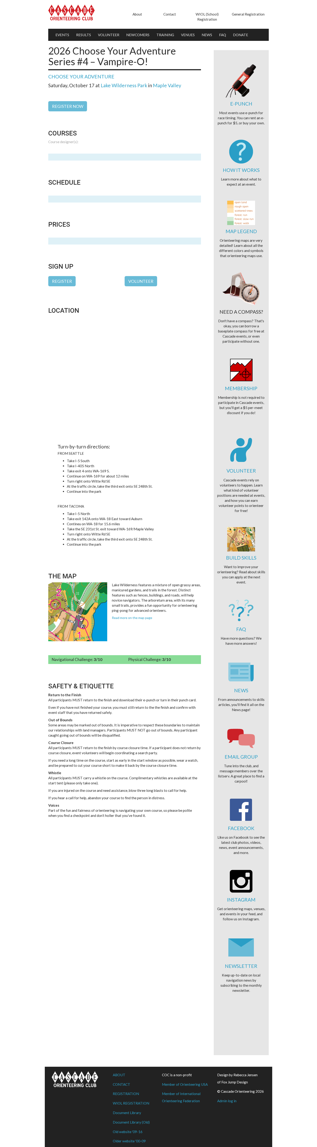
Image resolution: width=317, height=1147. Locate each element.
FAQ (222, 35)
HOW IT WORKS (241, 170)
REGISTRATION (126, 1094)
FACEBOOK (241, 828)
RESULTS (83, 35)
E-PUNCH (241, 103)
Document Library (127, 1113)
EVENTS (62, 35)
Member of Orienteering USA (185, 1084)
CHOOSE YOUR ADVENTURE (81, 76)
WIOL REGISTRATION (131, 1103)
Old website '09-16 (127, 1132)
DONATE (240, 35)
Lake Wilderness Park (124, 85)
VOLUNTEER (108, 35)
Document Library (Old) (131, 1122)
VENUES (188, 35)
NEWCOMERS (137, 35)
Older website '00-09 (129, 1141)
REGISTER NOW (67, 106)
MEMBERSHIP (241, 388)
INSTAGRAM (241, 899)
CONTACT (121, 1084)
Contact (169, 14)
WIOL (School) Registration (207, 16)
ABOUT (119, 1075)
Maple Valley (167, 85)
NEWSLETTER (241, 966)
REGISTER (62, 281)
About (137, 14)
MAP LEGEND (241, 231)
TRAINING (165, 35)
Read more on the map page (132, 618)
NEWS (207, 35)
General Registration (248, 14)
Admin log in (226, 1101)
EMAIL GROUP (241, 757)
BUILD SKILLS (241, 558)
